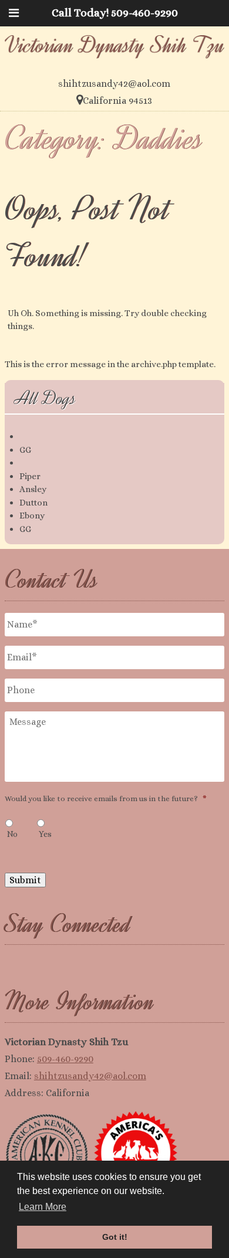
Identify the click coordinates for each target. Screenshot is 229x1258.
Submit (25, 880)
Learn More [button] (42, 1207)
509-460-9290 (65, 1058)
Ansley (32, 489)
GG (25, 450)
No (12, 834)
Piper (30, 476)
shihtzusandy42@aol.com (90, 1075)
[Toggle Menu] (14, 13)
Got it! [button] (114, 1237)
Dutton (33, 502)
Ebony (32, 515)
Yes (45, 834)
